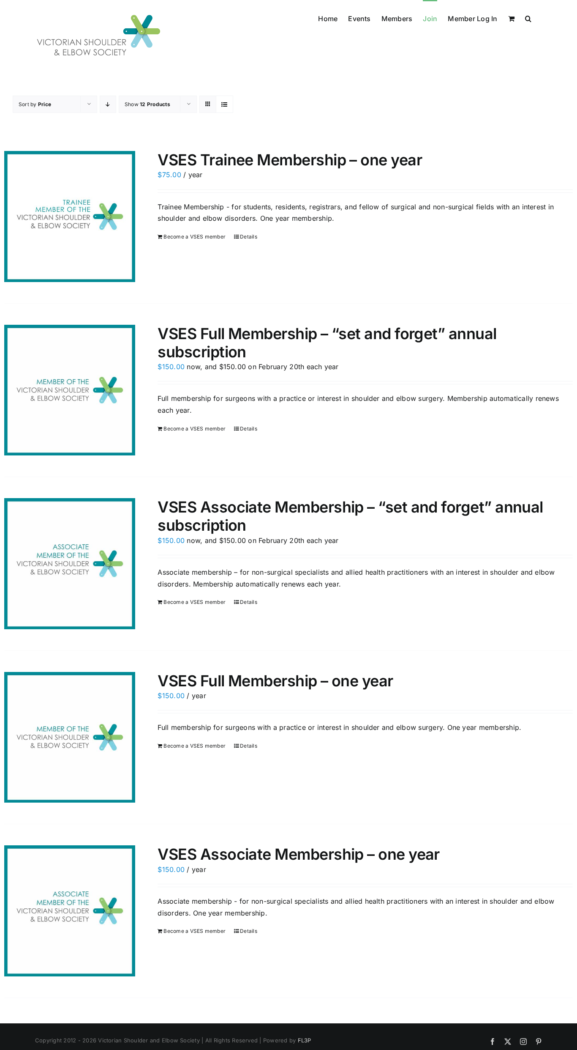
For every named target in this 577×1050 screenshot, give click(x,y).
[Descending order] (108, 104)
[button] (528, 18)
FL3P (304, 1040)
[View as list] (224, 104)
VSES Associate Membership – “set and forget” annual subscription (350, 516)
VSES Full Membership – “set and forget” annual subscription (327, 342)
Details (248, 236)
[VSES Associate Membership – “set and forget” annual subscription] (69, 563)
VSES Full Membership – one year (275, 681)
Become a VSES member (194, 236)
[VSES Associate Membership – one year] (69, 910)
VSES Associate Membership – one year (299, 854)
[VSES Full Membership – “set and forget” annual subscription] (69, 390)
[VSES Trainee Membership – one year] (69, 216)
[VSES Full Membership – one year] (69, 737)
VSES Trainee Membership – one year (290, 160)
